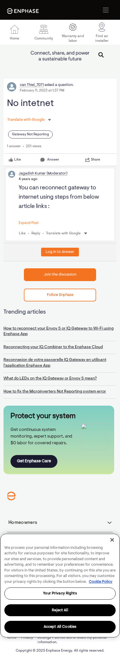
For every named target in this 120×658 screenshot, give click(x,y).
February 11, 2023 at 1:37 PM (42, 90)
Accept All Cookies (60, 627)
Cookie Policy (100, 582)
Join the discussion (60, 274)
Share (95, 159)
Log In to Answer (60, 252)
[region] (60, 585)
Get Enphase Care (34, 461)
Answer (53, 159)
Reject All (60, 610)
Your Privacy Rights (60, 593)
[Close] (112, 539)
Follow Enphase (60, 295)
